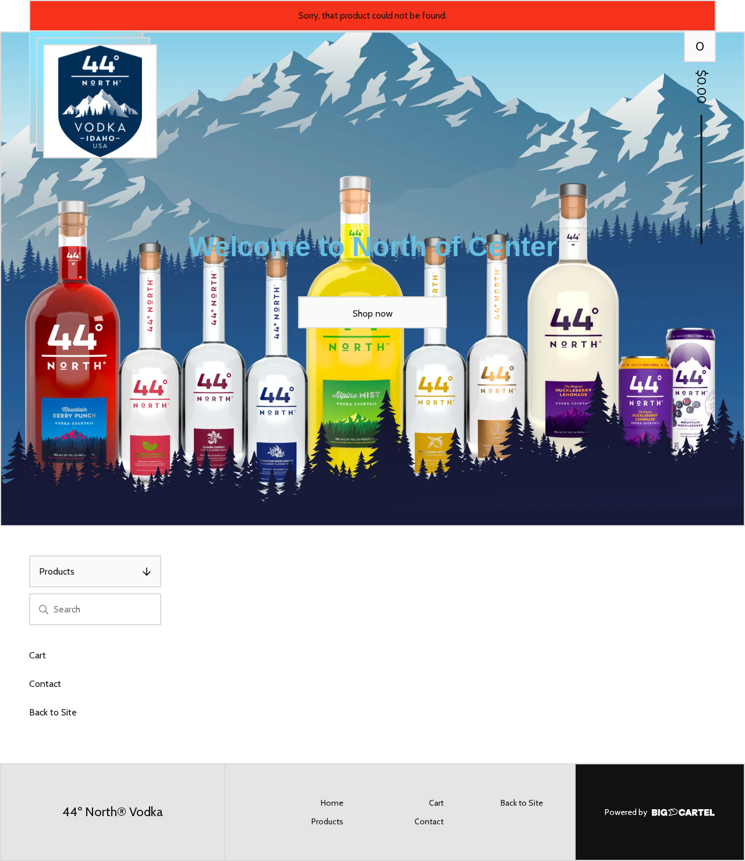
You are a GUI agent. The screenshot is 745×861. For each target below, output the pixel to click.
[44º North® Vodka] (100, 101)
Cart (37, 655)
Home (332, 803)
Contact (45, 683)
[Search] (43, 609)
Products (56, 571)
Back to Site (53, 712)
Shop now (373, 313)
